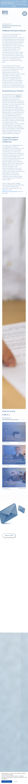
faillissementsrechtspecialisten (10, 191)
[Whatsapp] (9, 415)
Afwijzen (16, 781)
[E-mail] (7, 415)
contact (4, 189)
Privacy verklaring (8, 581)
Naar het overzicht (8, 492)
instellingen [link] (4, 778)
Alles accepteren (7, 781)
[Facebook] (5, 415)
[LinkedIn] (2, 415)
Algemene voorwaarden (10, 585)
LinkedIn (7, 578)
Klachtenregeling (7, 588)
